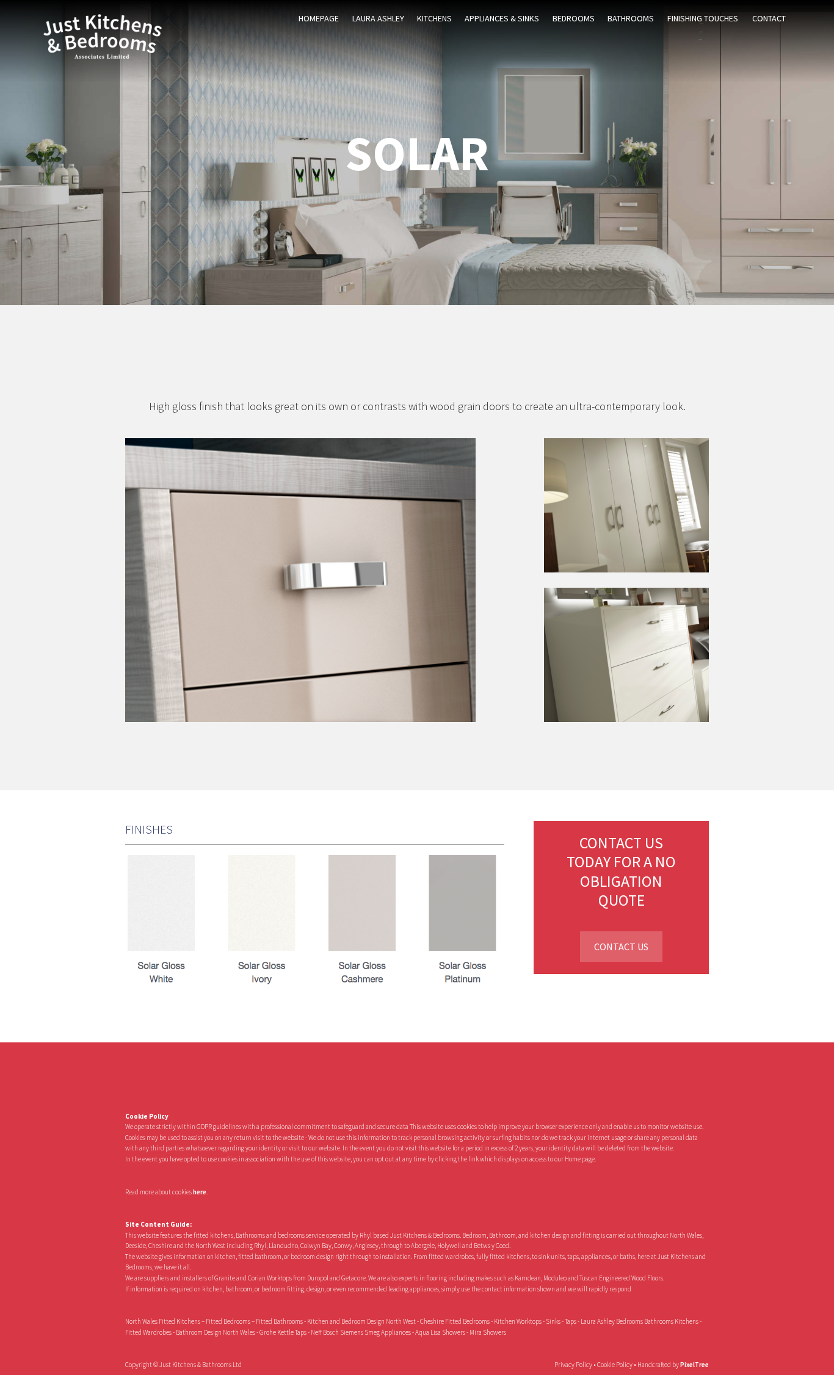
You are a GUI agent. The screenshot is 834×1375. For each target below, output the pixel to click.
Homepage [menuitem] (319, 18)
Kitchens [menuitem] (434, 18)
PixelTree (694, 1364)
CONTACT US (621, 946)
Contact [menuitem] (769, 18)
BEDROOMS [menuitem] (574, 18)
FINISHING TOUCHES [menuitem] (702, 18)
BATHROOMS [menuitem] (630, 18)
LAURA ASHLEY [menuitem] (378, 18)
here (199, 1192)
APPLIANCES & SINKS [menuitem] (502, 18)
